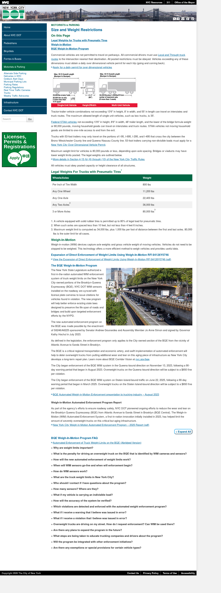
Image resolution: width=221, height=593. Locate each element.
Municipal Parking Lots (15, 81)
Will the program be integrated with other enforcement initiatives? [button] (93, 542)
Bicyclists (9, 51)
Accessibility (188, 573)
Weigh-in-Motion (61, 44)
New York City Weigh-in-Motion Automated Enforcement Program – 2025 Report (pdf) (101, 425)
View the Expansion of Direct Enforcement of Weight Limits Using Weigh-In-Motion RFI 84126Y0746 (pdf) (112, 259)
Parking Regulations (14, 87)
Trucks (7, 92)
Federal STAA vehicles (64, 122)
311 (168, 2)
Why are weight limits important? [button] (73, 448)
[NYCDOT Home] (13, 12)
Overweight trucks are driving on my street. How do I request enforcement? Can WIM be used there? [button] (114, 524)
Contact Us (133, 573)
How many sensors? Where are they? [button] (75, 489)
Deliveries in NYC (12, 76)
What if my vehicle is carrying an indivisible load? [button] (83, 495)
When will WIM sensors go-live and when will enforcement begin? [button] (92, 465)
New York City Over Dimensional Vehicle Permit (78, 144)
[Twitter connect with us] (192, 19)
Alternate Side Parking (15, 73)
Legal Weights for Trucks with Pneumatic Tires (79, 40)
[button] (176, 19)
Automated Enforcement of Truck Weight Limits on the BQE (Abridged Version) (97, 442)
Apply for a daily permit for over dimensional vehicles (82, 67)
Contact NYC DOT (13, 110)
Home (7, 27)
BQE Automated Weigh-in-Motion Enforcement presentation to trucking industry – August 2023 (106, 394)
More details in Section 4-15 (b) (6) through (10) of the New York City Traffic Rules (99, 159)
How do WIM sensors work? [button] (70, 471)
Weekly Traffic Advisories (16, 95)
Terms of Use (170, 573)
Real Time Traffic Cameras (17, 90)
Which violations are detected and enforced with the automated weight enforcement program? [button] (110, 506)
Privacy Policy (150, 573)
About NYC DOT (12, 35)
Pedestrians (10, 43)
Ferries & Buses (12, 58)
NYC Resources (154, 2)
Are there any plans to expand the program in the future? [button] (87, 530)
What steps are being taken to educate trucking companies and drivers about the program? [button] (108, 536)
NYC (5, 2)
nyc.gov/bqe (142, 359)
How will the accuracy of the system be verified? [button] (82, 500)
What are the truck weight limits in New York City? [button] (83, 477)
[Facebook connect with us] (187, 19)
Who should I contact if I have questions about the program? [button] (89, 483)
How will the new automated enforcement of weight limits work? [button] (92, 459)
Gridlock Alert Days (13, 78)
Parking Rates (11, 84)
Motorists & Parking (14, 66)
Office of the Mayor (185, 2)
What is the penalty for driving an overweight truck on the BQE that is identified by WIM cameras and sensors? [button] (120, 453)
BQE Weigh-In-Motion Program (70, 48)
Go (30, 119)
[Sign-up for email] (183, 19)
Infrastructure (11, 102)
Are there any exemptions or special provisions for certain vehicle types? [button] (97, 547)
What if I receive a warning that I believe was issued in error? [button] (89, 512)
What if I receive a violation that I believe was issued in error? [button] (90, 518)
